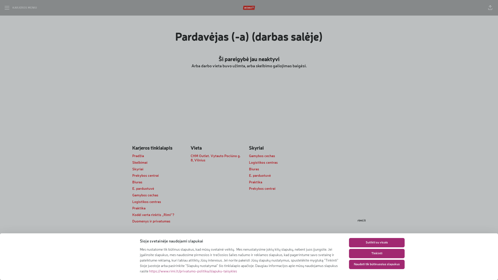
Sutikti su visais (377, 242)
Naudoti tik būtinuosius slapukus (377, 264)
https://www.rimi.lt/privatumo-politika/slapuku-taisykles (193, 271)
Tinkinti (376, 253)
